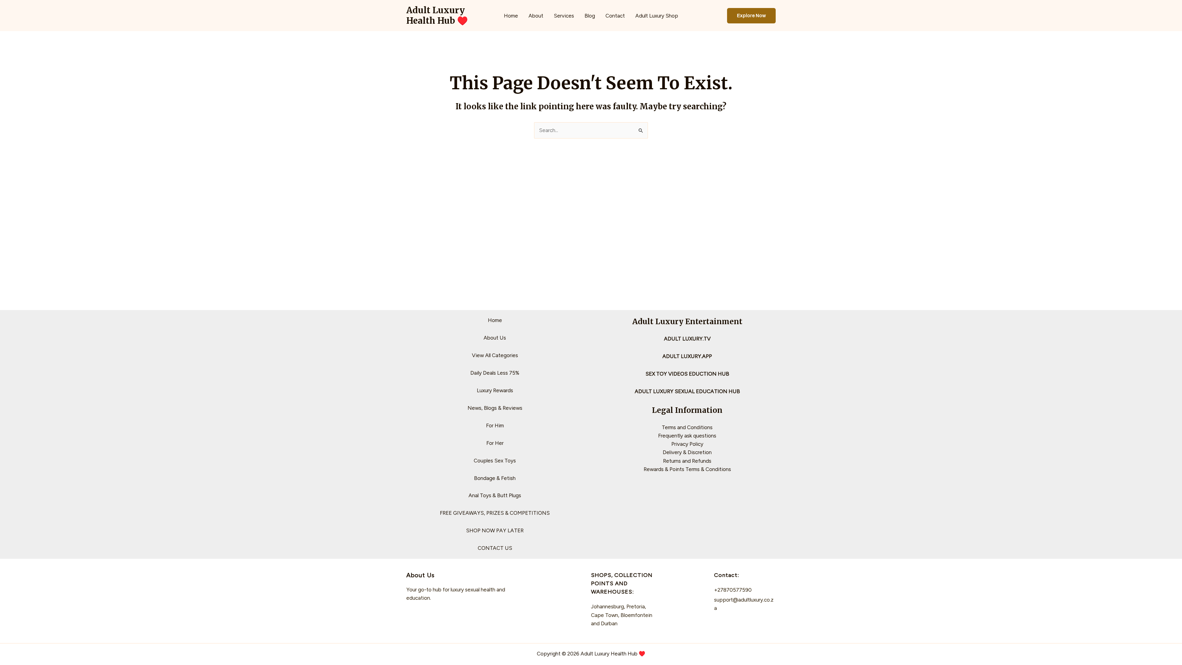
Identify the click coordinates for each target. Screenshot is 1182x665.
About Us (495, 338)
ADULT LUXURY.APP (687, 356)
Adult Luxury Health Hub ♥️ (437, 15)
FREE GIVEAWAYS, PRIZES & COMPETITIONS (495, 513)
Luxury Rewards (495, 390)
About (536, 16)
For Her (495, 443)
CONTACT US (495, 548)
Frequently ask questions (687, 436)
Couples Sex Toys (495, 460)
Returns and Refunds (687, 461)
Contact (615, 16)
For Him (495, 425)
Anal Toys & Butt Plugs (494, 495)
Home (511, 16)
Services (564, 16)
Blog (590, 16)
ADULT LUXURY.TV (687, 339)
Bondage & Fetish (495, 478)
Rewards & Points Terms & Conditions (687, 469)
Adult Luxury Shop (656, 16)
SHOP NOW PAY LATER (495, 530)
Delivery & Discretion (687, 452)
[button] (751, 15)
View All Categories (495, 355)
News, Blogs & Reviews (495, 408)
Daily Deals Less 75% (494, 373)
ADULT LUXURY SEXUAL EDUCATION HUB (687, 391)
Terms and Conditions (687, 427)
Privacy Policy (687, 444)
